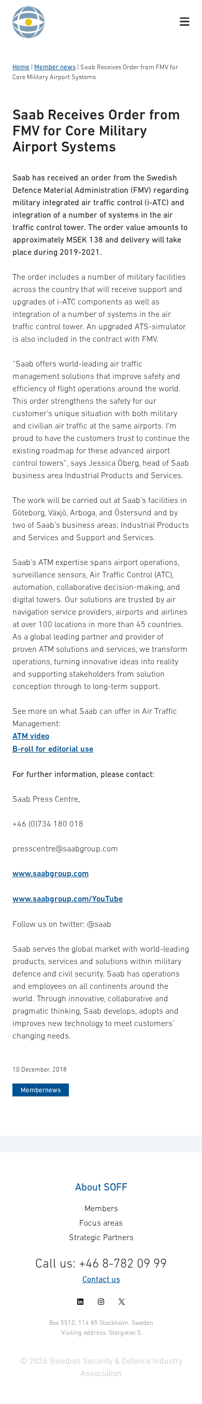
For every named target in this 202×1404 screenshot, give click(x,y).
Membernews (41, 1090)
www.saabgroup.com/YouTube (67, 899)
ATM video (30, 736)
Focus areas (101, 1222)
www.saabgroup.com (50, 873)
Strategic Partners (101, 1237)
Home (21, 67)
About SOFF (101, 1187)
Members (101, 1208)
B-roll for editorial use (52, 749)
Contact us (101, 1279)
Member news (55, 67)
